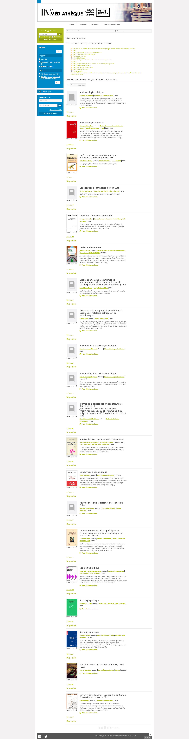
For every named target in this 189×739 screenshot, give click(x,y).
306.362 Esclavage (78, 58)
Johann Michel (85, 251)
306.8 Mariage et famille (80, 69)
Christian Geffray (86, 161)
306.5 (74, 62)
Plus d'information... (90, 108)
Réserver (70, 112)
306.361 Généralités (79, 56)
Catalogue (83, 24)
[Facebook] (39, 736)
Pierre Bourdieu (85, 670)
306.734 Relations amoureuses (82, 67)
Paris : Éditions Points (106, 670)
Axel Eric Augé (85, 539)
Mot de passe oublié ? (56, 110)
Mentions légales (100, 736)
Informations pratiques (112, 24)
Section (42, 70)
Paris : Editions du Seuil (105, 475)
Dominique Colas (86, 604)
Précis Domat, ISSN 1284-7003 (90, 573)
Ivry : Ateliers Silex (101, 288)
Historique (47, 91)
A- (145, 737)
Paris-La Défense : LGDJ (105, 635)
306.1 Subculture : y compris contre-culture (86, 52)
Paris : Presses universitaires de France (111, 251)
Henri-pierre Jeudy (106, 442)
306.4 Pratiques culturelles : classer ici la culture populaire (92, 60)
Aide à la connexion (50, 113)
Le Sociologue (108, 95)
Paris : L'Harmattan (104, 539)
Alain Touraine (85, 475)
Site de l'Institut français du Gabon (124, 736)
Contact (109, 736)
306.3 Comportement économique (83, 54)
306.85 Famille (77, 71)
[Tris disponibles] (68, 85)
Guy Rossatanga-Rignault (88, 349)
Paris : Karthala (104, 161)
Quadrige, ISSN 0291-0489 (95, 128)
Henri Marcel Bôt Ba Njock (89, 419)
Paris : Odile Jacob (101, 318)
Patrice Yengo (84, 701)
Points (117, 670)
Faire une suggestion (78, 85)
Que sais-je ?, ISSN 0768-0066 (90, 253)
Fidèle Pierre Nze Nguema (89, 442)
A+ (150, 737)
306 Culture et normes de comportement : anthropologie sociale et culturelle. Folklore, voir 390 (103, 49)
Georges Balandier (86, 95)
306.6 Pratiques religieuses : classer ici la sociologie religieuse (93, 63)
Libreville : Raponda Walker (114, 349)
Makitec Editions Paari (105, 701)
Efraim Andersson (86, 191)
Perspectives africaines (100, 444)
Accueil (72, 24)
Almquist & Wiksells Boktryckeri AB (106, 191)
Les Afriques (116, 161)
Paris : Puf (97, 95)
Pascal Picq (84, 318)
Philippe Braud (85, 635)
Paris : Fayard (99, 219)
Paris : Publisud (85, 444)
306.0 (74, 50)
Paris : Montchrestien (116, 571)
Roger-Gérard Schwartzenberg (90, 571)
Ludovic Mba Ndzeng (87, 508)
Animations (95, 24)
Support (42, 55)
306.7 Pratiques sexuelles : (81, 65)
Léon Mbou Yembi (86, 288)
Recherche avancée (50, 39)
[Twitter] (46, 736)
